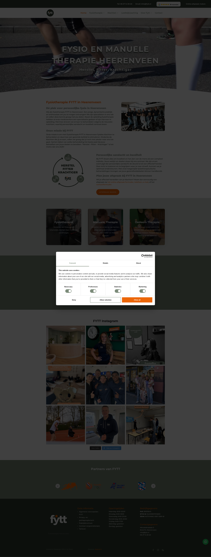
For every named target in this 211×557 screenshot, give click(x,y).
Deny (74, 300)
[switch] (93, 291)
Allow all (137, 300)
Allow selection (105, 300)
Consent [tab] (72, 263)
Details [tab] (105, 263)
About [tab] (138, 263)
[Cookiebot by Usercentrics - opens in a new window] (143, 255)
